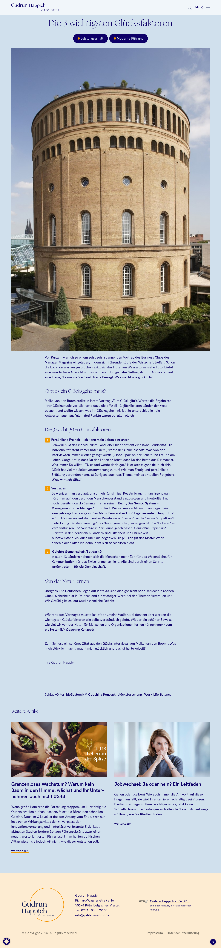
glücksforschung (130, 694)
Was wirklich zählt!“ (67, 479)
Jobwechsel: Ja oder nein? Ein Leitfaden (157, 784)
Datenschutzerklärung (183, 933)
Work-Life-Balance (158, 694)
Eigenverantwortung (149, 513)
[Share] (213, 942)
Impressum (155, 933)
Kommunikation (63, 561)
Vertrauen (58, 488)
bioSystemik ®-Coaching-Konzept (90, 694)
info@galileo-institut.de (92, 915)
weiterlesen (20, 851)
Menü (199, 7)
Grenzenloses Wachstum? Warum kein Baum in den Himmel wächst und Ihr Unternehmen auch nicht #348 (57, 790)
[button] (6, 941)
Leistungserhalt (92, 38)
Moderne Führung (130, 38)
